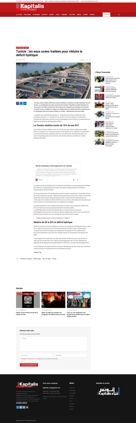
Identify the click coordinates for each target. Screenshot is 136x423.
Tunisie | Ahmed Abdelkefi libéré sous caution (112, 97)
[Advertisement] (62, 152)
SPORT (71, 398)
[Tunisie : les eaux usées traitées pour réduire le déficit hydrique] (53, 80)
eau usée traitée (47, 259)
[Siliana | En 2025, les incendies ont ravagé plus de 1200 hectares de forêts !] (53, 300)
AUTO (70, 401)
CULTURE (20, 294)
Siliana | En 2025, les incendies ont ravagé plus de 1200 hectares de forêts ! (53, 1)
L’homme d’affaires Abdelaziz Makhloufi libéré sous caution (111, 89)
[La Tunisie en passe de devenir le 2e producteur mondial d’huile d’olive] (99, 134)
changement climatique (26, 259)
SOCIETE (27, 294)
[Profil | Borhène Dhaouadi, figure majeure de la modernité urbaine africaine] (99, 79)
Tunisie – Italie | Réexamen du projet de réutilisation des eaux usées (111, 106)
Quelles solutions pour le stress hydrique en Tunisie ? (52, 218)
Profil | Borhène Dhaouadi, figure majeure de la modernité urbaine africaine (112, 81)
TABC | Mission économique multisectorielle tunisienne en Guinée (111, 125)
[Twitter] (21, 103)
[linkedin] (24, 103)
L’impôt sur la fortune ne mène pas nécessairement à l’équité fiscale (112, 116)
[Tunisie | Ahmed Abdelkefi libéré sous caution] (99, 97)
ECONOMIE (19, 48)
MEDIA (71, 406)
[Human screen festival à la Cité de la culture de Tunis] (28, 300)
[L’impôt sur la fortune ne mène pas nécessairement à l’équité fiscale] (99, 114)
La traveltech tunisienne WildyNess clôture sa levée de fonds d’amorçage (112, 143)
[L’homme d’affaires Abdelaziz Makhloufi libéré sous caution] (99, 89)
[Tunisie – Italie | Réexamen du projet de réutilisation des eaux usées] (99, 105)
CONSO (71, 409)
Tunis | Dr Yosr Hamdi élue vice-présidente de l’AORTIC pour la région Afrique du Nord (91, 1)
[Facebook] (17, 103)
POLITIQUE (72, 390)
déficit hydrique (37, 259)
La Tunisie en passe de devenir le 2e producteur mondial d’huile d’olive (112, 134)
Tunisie (26, 48)
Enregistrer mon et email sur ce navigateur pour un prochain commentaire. (40, 359)
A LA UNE (72, 388)
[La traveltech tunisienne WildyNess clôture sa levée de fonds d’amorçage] (99, 142)
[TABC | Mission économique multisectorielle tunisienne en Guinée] (99, 124)
